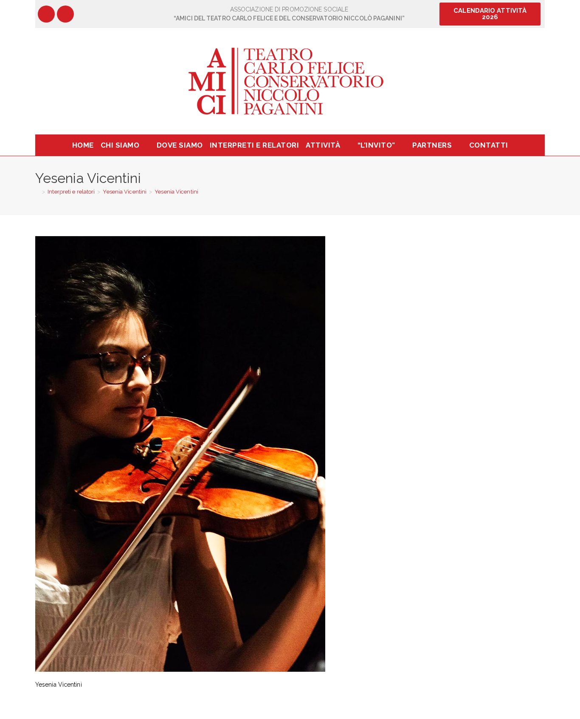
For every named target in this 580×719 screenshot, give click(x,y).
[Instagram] (65, 14)
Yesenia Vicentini (176, 191)
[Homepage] (37, 191)
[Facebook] (46, 14)
